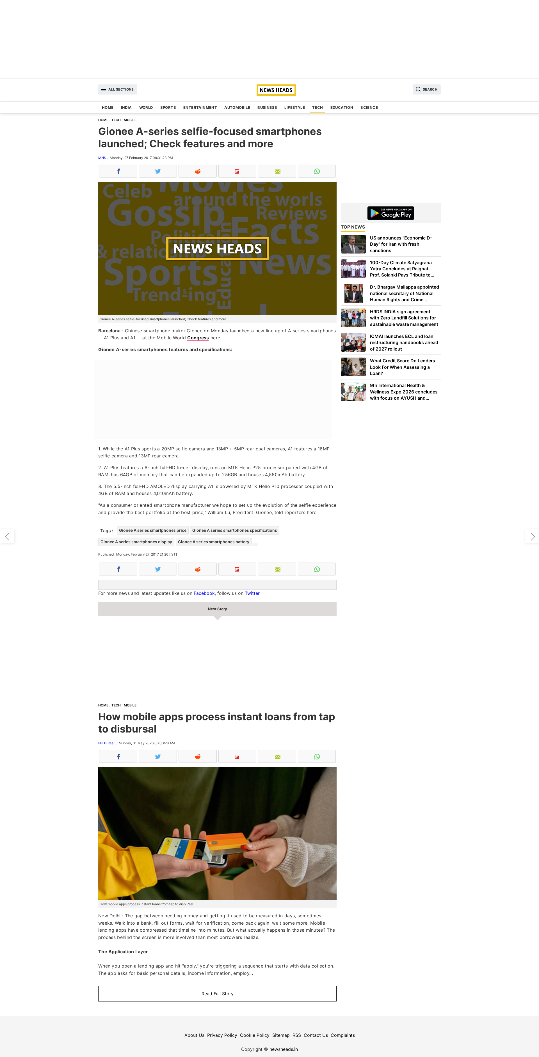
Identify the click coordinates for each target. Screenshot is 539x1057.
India (126, 107)
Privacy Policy (222, 1035)
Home (108, 107)
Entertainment (200, 107)
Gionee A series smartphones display (136, 541)
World (146, 107)
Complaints (343, 1035)
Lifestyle (294, 107)
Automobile (237, 107)
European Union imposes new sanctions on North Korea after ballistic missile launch (532, 536)
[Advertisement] (269, 39)
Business (267, 107)
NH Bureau (106, 743)
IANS (102, 158)
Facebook (204, 593)
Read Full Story (218, 993)
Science (369, 107)
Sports (168, 107)
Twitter (252, 593)
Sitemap (281, 1035)
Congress (198, 337)
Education (341, 107)
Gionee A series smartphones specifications (234, 530)
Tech (317, 107)
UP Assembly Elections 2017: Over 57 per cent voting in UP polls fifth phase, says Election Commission (7, 536)
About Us (194, 1035)
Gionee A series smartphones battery (213, 541)
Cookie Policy (255, 1035)
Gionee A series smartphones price (152, 530)
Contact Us (316, 1035)
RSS (297, 1035)
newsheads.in (284, 1049)
